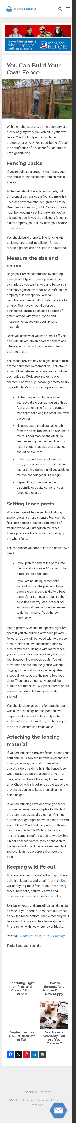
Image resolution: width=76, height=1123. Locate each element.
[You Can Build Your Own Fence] (38, 99)
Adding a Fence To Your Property (42, 936)
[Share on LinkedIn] (34, 1054)
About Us (31, 1092)
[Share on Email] (42, 1054)
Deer (64, 880)
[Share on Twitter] (18, 1054)
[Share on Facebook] (10, 1054)
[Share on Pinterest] (26, 1054)
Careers (46, 1092)
